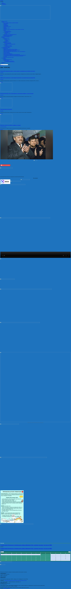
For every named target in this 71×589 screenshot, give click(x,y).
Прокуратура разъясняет (8, 46)
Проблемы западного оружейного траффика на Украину (10, 125)
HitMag (9, 588)
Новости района (6, 23)
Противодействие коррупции (8, 59)
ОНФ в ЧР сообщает (6, 52)
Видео (6, 33)
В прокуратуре (4, 4)
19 (16, 558)
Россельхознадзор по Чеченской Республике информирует (12, 54)
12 (16, 557)
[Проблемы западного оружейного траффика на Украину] (35, 118)
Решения (6, 40)
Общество (5, 28)
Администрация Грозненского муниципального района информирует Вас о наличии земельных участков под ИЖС (26, 545)
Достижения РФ (6, 32)
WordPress (5, 588)
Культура (5, 27)
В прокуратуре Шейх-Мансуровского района (10, 50)
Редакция (5, 58)
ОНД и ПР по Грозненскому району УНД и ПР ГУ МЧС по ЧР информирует (14, 51)
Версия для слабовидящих (6, 165)
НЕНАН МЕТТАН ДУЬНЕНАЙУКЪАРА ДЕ (10, 34)
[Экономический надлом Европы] (35, 102)
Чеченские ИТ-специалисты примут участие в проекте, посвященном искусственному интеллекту (17, 71)
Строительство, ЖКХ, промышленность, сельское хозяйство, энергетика (14, 29)
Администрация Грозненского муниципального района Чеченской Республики (15, 580)
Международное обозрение (6, 36)
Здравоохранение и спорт (7, 26)
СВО (2, 2)
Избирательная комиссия (7, 42)
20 (26, 558)
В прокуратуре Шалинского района (9, 57)
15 (45, 557)
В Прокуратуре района (8, 45)
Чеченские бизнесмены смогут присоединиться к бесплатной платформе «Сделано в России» (16, 93)
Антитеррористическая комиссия (10, 61)
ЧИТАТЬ (1, 75)
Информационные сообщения (6, 47)
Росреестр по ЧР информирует (8, 53)
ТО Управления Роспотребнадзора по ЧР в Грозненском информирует (13, 55)
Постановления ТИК (8, 43)
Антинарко (5, 24)
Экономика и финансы (7, 30)
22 (45, 558)
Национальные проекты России (8, 35)
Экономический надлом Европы (6, 109)
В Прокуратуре (6, 48)
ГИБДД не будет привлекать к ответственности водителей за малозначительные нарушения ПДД (17, 77)
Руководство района (6, 38)
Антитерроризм (6, 25)
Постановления (7, 39)
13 (26, 557)
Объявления (3, 3)
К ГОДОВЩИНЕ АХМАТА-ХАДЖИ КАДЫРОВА (11, 22)
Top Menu (1, 0)
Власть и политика (4, 21)
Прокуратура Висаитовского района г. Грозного (10, 49)
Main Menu (1, 65)
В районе (3, 37)
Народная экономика (8, 31)
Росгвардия (5, 56)
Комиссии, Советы (6, 60)
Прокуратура (5, 44)
